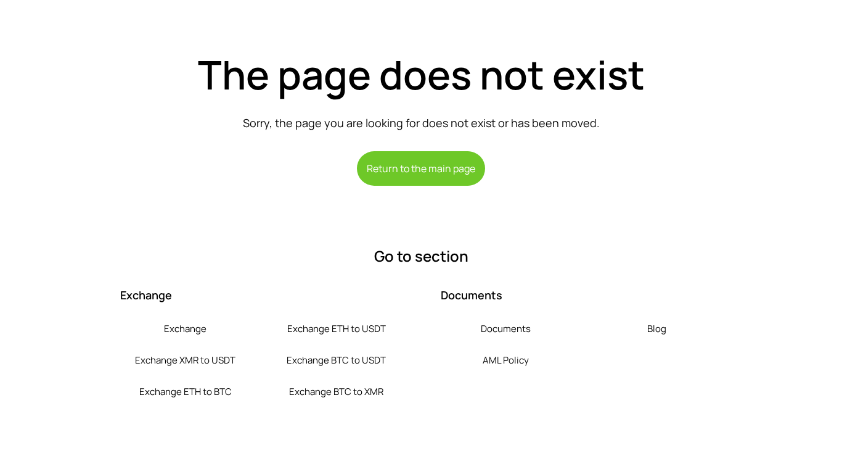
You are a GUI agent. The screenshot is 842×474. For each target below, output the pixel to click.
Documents (506, 328)
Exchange (185, 328)
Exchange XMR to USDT (185, 360)
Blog (656, 328)
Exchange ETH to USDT (336, 328)
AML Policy (506, 360)
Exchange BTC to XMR (336, 391)
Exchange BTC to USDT (336, 360)
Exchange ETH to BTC (185, 391)
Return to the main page (421, 168)
